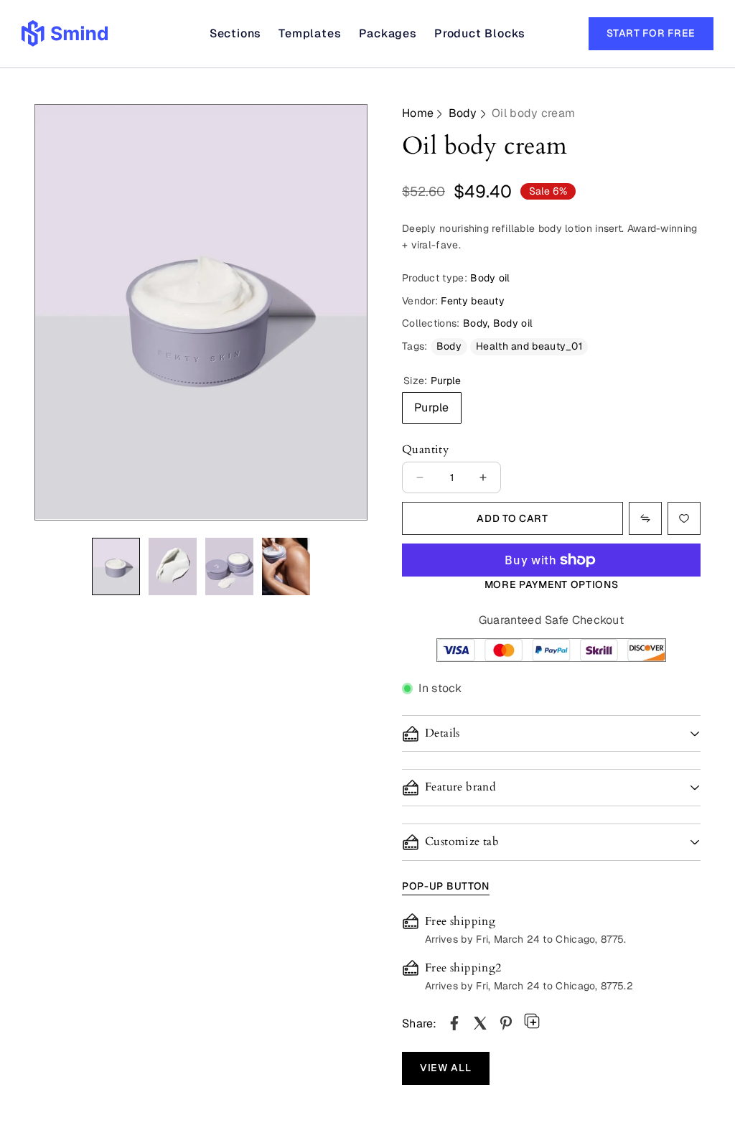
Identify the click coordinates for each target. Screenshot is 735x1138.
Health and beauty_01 (529, 346)
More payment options (551, 584)
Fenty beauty (473, 300)
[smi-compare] (684, 518)
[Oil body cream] (454, 1023)
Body (463, 113)
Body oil (513, 323)
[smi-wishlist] (645, 518)
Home (418, 113)
